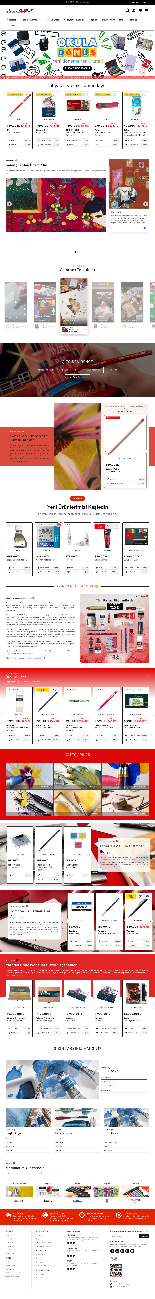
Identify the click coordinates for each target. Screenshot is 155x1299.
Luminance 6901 (113, 471)
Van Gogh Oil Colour (132, 1021)
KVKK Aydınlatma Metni (14, 1273)
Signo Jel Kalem (14, 133)
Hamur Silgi (13, 867)
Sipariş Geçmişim (12, 1239)
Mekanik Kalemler (92, 370)
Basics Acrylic (101, 560)
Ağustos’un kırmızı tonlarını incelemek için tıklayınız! (25, 658)
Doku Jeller (59, 1147)
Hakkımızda (10, 1269)
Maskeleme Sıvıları (108, 1082)
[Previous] (4, 55)
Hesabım (9, 1235)
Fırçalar (39, 1239)
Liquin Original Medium (17, 560)
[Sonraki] (145, 203)
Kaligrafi (113, 370)
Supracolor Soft (43, 728)
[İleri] (151, 305)
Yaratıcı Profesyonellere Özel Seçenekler (41, 964)
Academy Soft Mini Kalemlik (103, 134)
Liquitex (39, 1258)
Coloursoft (70, 1021)
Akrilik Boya (64, 1134)
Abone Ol (144, 1236)
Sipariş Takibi (11, 1243)
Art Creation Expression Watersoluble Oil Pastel (134, 134)
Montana (39, 1262)
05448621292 (126, 1287)
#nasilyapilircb (15, 431)
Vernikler (9, 1150)
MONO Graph (132, 934)
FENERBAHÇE (72, 1248)
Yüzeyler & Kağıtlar (43, 1246)
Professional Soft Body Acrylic (17, 729)
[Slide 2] (77, 252)
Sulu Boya (111, 1134)
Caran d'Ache (41, 1266)
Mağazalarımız (11, 1266)
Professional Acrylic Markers (74, 729)
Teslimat (9, 1250)
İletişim (8, 1262)
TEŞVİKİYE (71, 1235)
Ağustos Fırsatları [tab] (13, 682)
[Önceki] (9, 203)
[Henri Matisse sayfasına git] (145, 228)
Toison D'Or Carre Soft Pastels (75, 134)
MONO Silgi (74, 933)
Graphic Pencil (42, 133)
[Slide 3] (79, 252)
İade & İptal (10, 1253)
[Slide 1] (75, 252)
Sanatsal (39, 1235)
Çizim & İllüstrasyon (43, 1243)
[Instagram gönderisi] (25, 314)
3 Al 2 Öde (40, 1278)
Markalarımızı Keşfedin (25, 1168)
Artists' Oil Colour (15, 1021)
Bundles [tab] (25, 682)
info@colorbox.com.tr (121, 1284)
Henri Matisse (117, 212)
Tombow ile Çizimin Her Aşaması (30, 914)
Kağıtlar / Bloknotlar (109, 1086)
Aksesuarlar (105, 1090)
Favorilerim (10, 1246)
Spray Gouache (72, 560)
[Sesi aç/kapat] (84, 281)
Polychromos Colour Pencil (46, 868)
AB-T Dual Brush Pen (107, 933)
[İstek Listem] (140, 10)
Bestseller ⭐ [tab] (35, 682)
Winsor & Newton (42, 1255)
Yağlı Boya (13, 1134)
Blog (144, 2)
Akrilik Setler (60, 1139)
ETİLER (69, 1261)
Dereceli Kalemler (46, 370)
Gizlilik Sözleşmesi (13, 1277)
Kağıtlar (107, 1147)
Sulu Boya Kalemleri (77, 377)
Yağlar (8, 1139)
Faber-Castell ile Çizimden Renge (122, 849)
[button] (127, 10)
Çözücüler (9, 1143)
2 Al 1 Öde (40, 1274)
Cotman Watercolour (45, 560)
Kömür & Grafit (69, 370)
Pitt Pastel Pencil (132, 728)
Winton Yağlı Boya (44, 1021)
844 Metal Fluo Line (104, 728)
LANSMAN (77, 498)
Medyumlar (105, 1077)
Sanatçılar (135, 2)
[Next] (151, 55)
